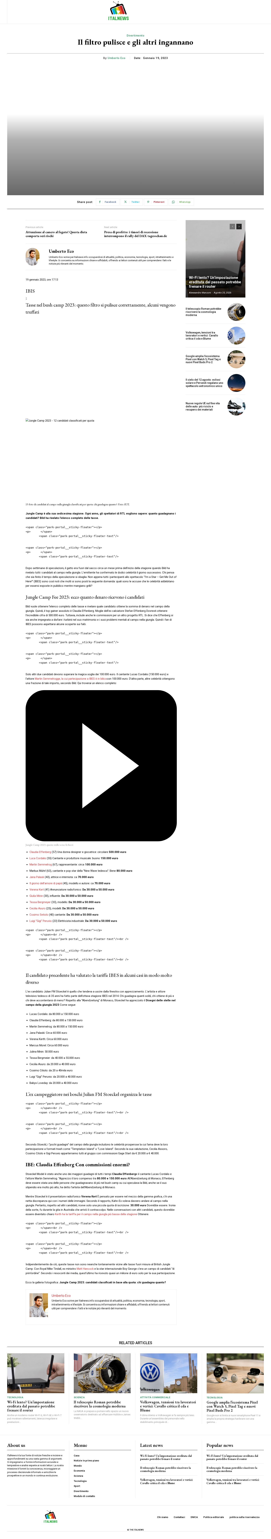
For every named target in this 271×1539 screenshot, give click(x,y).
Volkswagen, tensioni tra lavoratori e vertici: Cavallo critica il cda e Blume (202, 335)
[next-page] (239, 226)
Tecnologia (15, 1397)
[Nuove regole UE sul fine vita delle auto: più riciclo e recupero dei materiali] (236, 406)
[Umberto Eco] (34, 256)
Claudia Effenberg (40, 852)
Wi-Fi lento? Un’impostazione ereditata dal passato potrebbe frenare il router (215, 282)
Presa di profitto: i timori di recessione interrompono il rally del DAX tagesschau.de (135, 234)
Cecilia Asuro (37, 908)
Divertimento (135, 35)
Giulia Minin (36, 896)
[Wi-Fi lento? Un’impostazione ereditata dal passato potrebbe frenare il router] (215, 259)
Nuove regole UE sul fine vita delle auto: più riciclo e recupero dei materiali (203, 406)
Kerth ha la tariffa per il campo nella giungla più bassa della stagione (96, 1214)
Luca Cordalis (37, 858)
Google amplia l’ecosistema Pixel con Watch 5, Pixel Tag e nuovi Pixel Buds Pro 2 (203, 359)
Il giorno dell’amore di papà (45, 883)
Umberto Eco (117, 58)
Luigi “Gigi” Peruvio (40, 921)
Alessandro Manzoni (200, 292)
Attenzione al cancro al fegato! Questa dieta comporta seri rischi (56, 234)
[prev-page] (232, 226)
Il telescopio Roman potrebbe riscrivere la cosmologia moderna (203, 312)
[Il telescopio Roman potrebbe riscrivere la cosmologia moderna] (236, 312)
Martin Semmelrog (40, 864)
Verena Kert (36, 889)
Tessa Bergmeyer (40, 902)
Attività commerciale (155, 1397)
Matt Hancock (85, 1268)
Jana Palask (36, 877)
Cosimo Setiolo (38, 914)
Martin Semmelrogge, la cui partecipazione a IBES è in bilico (70, 678)
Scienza (79, 1397)
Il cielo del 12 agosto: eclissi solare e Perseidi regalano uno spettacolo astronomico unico (204, 382)
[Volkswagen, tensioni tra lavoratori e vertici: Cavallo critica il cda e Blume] (236, 336)
